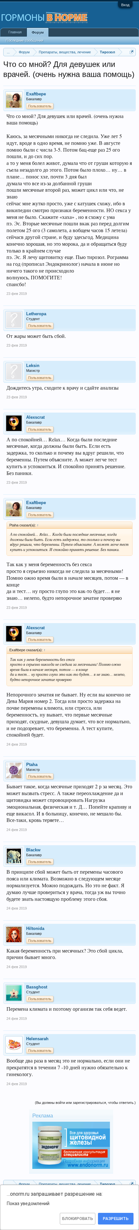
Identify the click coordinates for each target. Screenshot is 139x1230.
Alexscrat (35, 417)
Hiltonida (35, 928)
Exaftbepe (36, 94)
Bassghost (36, 987)
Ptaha (31, 764)
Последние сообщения (24, 40)
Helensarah (37, 1038)
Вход (125, 5)
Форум (38, 32)
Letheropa (36, 313)
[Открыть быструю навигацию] (132, 52)
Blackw (33, 849)
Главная (15, 32)
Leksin (32, 365)
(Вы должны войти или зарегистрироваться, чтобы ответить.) (85, 1103)
